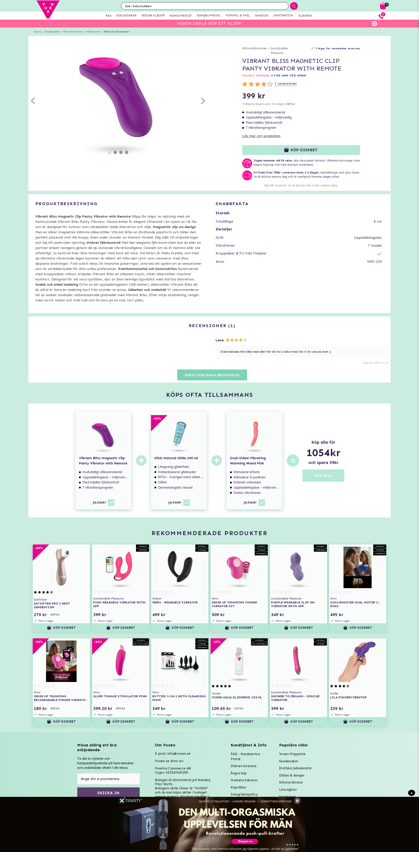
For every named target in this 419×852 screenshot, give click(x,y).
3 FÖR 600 (279, 75)
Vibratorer (93, 31)
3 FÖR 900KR (296, 75)
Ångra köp (239, 773)
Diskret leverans (243, 766)
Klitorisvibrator (291, 782)
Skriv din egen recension (212, 375)
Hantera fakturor (244, 780)
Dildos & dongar (291, 775)
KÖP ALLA (323, 475)
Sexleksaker (52, 31)
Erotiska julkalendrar (295, 768)
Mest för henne (73, 31)
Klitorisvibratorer (116, 31)
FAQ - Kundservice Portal (245, 756)
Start (37, 31)
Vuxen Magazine (292, 754)
